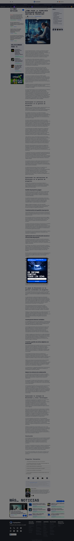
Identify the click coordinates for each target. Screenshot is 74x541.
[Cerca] (46, 259)
